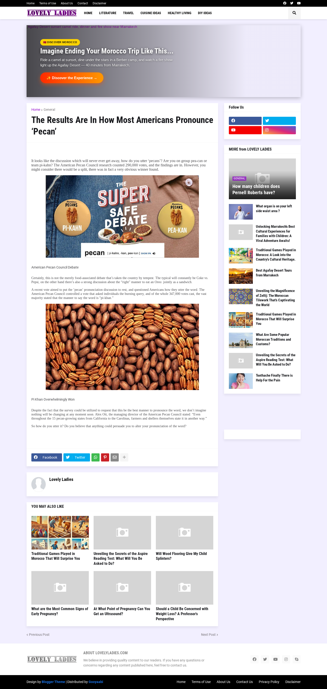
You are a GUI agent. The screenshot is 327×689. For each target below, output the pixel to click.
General (49, 109)
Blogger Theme (53, 682)
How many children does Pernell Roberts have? (256, 189)
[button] (294, 13)
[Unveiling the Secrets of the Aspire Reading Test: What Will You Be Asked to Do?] (122, 532)
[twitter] (291, 3)
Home (30, 3)
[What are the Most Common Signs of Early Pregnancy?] (60, 588)
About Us (67, 3)
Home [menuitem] (88, 13)
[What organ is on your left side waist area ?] (241, 212)
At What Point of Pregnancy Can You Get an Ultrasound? (122, 611)
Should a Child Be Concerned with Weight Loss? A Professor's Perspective (182, 614)
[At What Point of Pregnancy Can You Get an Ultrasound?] (122, 588)
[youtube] (299, 3)
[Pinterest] (105, 457)
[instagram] (279, 130)
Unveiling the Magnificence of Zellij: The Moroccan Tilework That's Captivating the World (275, 298)
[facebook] (284, 3)
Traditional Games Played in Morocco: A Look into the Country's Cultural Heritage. (276, 255)
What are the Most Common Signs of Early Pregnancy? (59, 611)
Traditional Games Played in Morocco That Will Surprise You (55, 556)
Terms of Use (47, 3)
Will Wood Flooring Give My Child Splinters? (181, 556)
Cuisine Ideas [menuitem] (151, 13)
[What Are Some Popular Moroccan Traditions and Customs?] (241, 340)
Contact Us (244, 682)
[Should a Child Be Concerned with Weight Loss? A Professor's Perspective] (184, 588)
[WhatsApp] (95, 457)
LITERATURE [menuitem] (107, 13)
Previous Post (39, 634)
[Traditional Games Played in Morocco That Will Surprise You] (60, 532)
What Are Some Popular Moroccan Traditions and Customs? (273, 339)
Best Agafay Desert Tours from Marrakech (274, 272)
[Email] (115, 457)
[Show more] (124, 457)
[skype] (297, 659)
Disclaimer (99, 3)
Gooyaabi (96, 682)
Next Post (208, 634)
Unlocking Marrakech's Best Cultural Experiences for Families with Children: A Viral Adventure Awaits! (275, 233)
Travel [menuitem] (128, 13)
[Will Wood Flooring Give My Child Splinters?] (184, 532)
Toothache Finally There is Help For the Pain (274, 377)
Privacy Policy (269, 682)
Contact (83, 3)
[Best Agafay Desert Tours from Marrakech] (241, 276)
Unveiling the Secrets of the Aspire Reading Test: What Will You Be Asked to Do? (121, 558)
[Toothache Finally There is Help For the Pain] (241, 381)
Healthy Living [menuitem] (179, 13)
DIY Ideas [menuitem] (205, 13)
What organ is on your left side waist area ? (274, 208)
